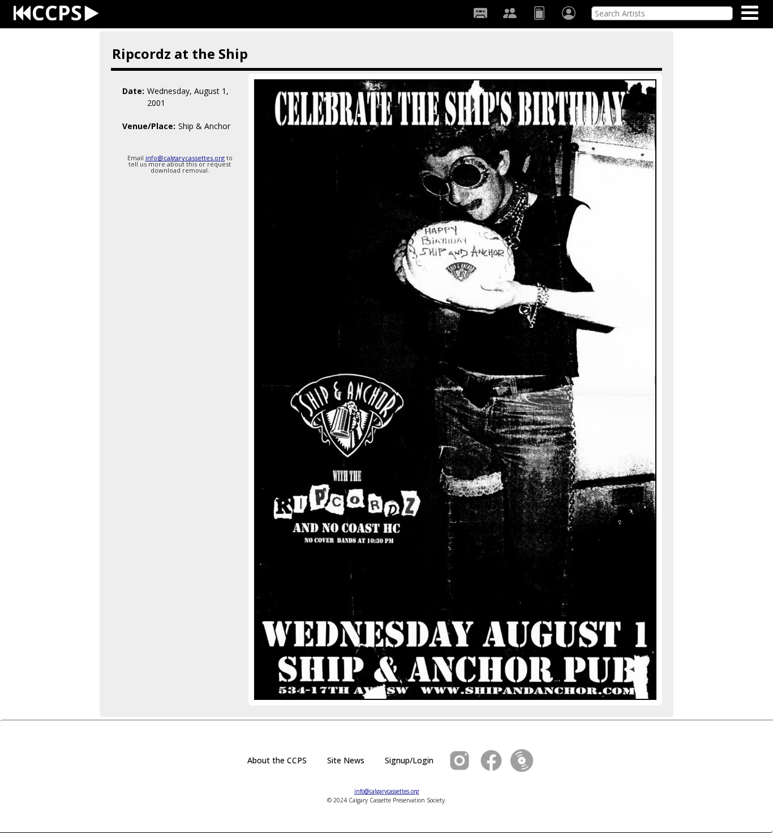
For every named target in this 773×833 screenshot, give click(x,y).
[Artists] (510, 13)
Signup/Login (409, 760)
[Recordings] (480, 13)
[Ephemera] (539, 13)
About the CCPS (277, 760)
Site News (345, 760)
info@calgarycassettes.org (185, 157)
